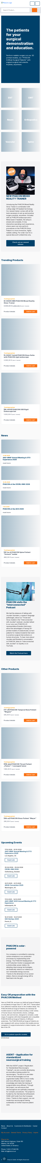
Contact (4, 1128)
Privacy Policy (27, 1132)
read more (7, 463)
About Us (10, 1126)
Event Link (11, 860)
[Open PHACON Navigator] (4, 1158)
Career (35, 1126)
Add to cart (30, 311)
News (3, 1126)
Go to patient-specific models (16, 1034)
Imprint (35, 1132)
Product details (10, 311)
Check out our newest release (20, 243)
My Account (5, 1132)
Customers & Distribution (22, 1126)
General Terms (16, 1132)
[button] (32, 3)
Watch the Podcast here (19, 653)
